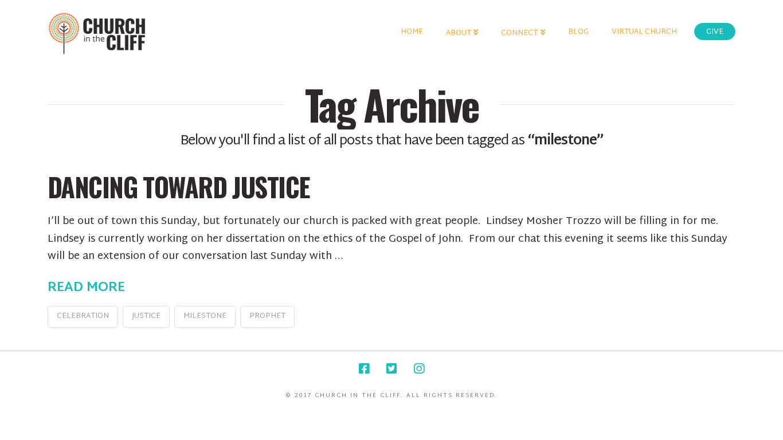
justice (146, 316)
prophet (267, 316)
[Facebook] (364, 369)
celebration (83, 316)
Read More (86, 288)
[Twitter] (391, 369)
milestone (204, 316)
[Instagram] (419, 369)
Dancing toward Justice (179, 186)
